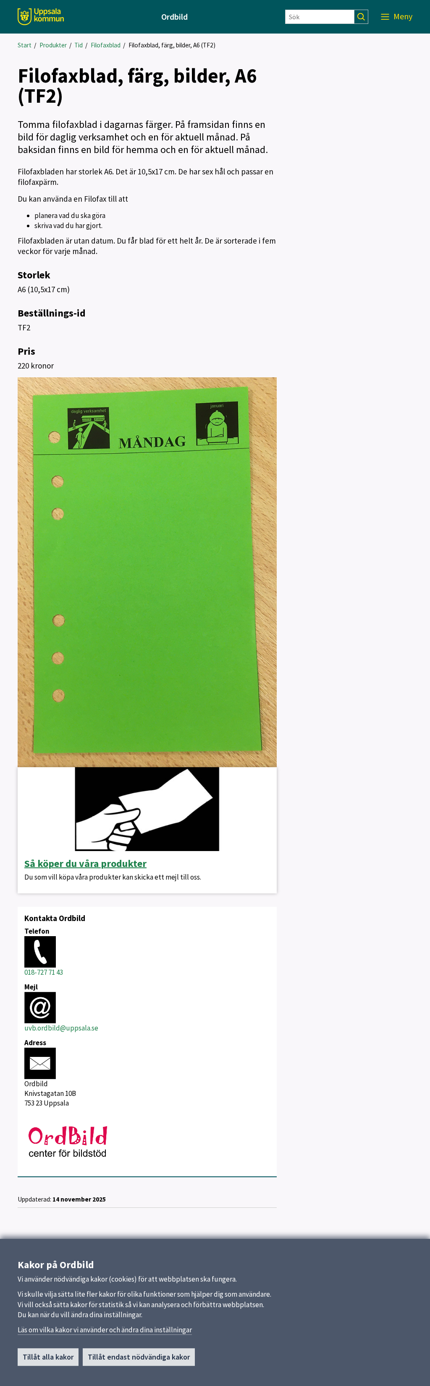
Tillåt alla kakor (48, 1357)
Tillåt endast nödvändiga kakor (139, 1357)
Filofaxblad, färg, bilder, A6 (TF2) (171, 45)
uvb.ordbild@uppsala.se (61, 1028)
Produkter (53, 45)
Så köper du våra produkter (85, 863)
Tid (78, 45)
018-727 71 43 (43, 972)
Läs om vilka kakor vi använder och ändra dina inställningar (105, 1329)
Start (24, 45)
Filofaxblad (106, 45)
